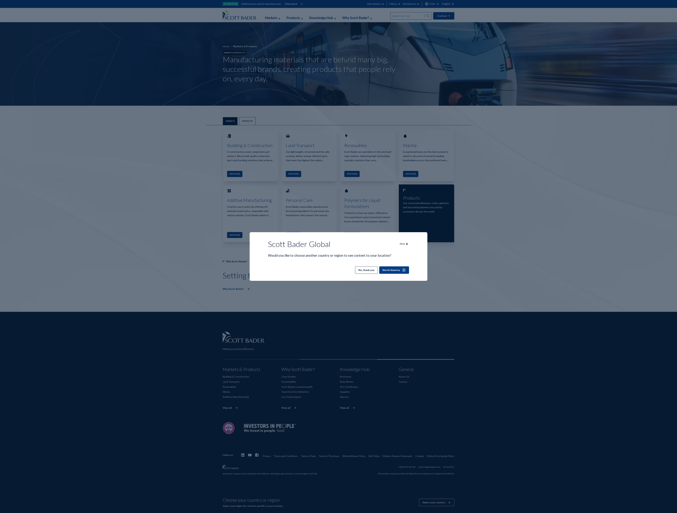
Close (402, 244)
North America (391, 269)
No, (366, 269)
